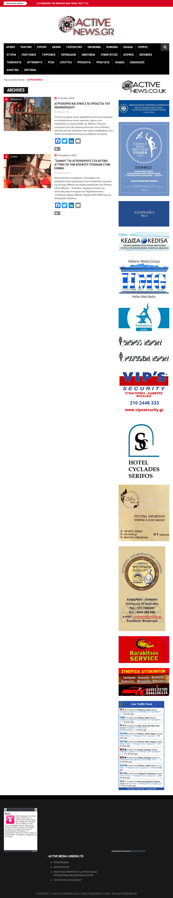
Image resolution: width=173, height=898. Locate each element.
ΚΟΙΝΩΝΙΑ (112, 47)
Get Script (131, 789)
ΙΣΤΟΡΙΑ (11, 54)
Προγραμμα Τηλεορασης (121, 851)
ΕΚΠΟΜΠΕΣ (145, 54)
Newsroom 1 (64, 111)
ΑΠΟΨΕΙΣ (128, 54)
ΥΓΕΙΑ (51, 62)
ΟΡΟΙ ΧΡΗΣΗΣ (61, 867)
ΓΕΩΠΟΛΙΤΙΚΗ (74, 47)
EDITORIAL (30, 70)
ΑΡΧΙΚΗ (10, 47)
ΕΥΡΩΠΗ (41, 47)
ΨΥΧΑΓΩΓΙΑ (102, 62)
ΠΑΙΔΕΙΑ (120, 62)
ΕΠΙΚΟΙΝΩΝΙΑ (61, 862)
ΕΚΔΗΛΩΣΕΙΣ (137, 62)
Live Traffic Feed (141, 704)
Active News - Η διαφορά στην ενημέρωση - (138, 736)
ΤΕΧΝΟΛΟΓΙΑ (14, 62)
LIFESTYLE (66, 62)
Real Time (140, 789)
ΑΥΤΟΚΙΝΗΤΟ (34, 62)
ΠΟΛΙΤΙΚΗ (26, 47)
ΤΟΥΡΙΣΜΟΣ (49, 54)
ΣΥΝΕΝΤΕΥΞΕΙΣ (109, 54)
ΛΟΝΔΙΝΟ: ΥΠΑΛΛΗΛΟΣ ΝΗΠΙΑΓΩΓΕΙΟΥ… (134, 729)
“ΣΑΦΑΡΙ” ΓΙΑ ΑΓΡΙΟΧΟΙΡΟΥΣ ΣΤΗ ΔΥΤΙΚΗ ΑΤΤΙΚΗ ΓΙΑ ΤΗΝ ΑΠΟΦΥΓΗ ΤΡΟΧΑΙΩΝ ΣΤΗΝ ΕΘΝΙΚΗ (82, 164)
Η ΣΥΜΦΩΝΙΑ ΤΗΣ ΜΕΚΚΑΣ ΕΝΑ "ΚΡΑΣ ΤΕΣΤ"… (140, 759)
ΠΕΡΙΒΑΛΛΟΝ (68, 54)
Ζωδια (34, 851)
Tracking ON (151, 789)
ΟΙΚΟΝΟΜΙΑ (94, 47)
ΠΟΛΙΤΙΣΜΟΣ (29, 54)
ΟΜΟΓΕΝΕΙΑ (88, 54)
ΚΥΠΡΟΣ (143, 47)
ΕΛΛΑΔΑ (128, 47)
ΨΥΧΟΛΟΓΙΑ (84, 62)
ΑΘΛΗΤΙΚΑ (13, 70)
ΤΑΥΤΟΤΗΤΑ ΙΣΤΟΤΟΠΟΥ (68, 879)
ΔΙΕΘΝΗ (56, 47)
